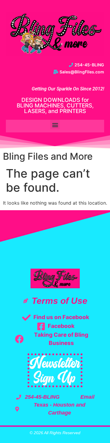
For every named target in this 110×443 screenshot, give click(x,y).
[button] (55, 124)
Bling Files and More (48, 156)
